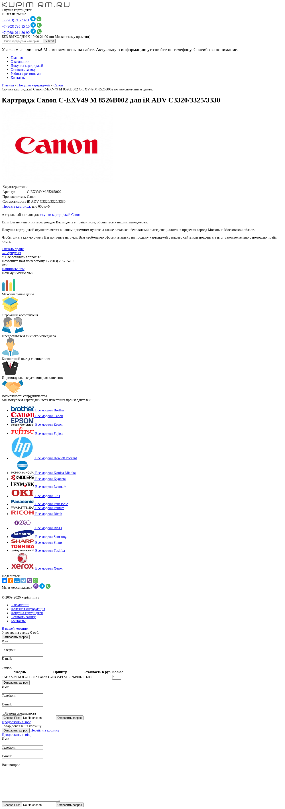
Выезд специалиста (21, 713)
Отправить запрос (16, 637)
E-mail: (7, 658)
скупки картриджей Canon (60, 215)
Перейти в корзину (45, 730)
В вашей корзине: (15, 628)
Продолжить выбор (16, 722)
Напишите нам (13, 269)
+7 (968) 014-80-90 (16, 33)
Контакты (18, 78)
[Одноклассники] (10, 580)
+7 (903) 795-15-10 (16, 26)
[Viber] (29, 580)
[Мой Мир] (17, 580)
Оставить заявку (23, 70)
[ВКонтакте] (4, 580)
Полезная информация (28, 609)
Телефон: (9, 650)
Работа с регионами (26, 74)
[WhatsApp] (35, 580)
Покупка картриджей (27, 65)
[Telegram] (23, 580)
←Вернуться (11, 253)
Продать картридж (16, 206)
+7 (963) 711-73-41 (15, 20)
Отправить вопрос (69, 805)
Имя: (5, 641)
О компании (20, 61)
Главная (17, 57)
